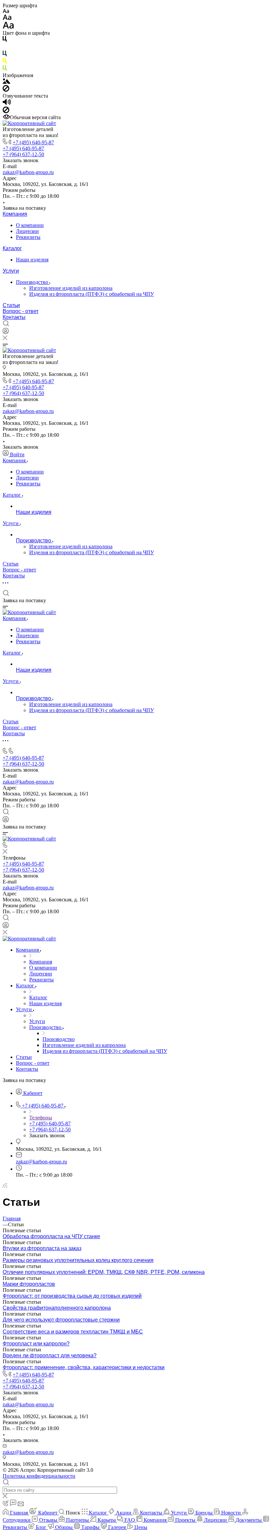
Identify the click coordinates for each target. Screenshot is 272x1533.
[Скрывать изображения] (6, 90)
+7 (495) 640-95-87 (33, 142)
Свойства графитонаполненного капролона (57, 1308)
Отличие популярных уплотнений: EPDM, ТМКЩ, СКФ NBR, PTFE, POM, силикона (104, 1272)
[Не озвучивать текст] (6, 111)
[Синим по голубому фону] (5, 55)
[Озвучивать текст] (7, 103)
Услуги (11, 271)
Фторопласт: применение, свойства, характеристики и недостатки (84, 1367)
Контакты (14, 317)
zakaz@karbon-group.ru (28, 172)
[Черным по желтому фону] (5, 62)
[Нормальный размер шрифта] (7, 18)
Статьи (11, 305)
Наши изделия (32, 259)
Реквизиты (28, 237)
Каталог (12, 248)
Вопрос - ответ (20, 311)
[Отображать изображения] (6, 82)
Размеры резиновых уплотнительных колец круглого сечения (78, 1260)
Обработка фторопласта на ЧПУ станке (51, 1236)
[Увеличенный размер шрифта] (8, 27)
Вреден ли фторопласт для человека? (50, 1355)
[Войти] (6, 332)
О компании (30, 225)
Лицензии (27, 231)
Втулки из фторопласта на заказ (42, 1248)
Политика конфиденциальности (39, 1476)
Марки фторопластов (29, 1284)
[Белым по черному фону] (5, 47)
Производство (32, 282)
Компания (15, 214)
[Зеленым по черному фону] (5, 69)
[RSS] (5, 1186)
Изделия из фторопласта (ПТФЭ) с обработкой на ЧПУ (91, 294)
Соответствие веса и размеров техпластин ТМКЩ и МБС (73, 1331)
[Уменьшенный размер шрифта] (6, 11)
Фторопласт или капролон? (36, 1343)
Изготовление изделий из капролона (70, 288)
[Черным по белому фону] (5, 40)
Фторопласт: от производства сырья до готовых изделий (72, 1296)
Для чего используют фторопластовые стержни (61, 1320)
